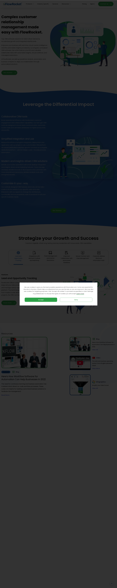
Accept (41, 300)
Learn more (80, 294)
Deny (76, 300)
